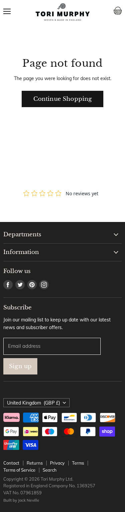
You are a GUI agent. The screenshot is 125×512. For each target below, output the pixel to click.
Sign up (20, 366)
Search (50, 470)
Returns (35, 463)
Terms (78, 463)
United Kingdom (33, 403)
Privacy (57, 463)
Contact (11, 463)
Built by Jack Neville (21, 500)
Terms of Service (19, 470)
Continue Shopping (62, 98)
